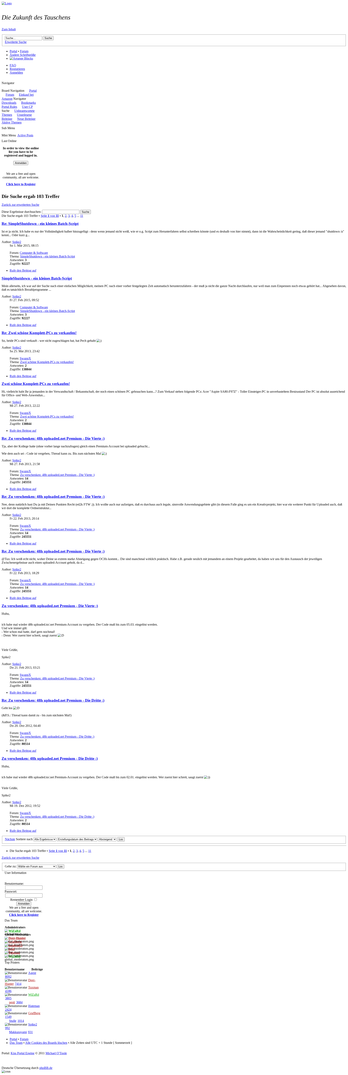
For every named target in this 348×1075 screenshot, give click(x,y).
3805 (8, 998)
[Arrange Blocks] (21, 58)
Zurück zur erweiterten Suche (20, 204)
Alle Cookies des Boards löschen (46, 1042)
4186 (8, 991)
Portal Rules (9, 106)
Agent (32, 973)
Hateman (34, 1006)
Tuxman (33, 987)
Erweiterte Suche (16, 42)
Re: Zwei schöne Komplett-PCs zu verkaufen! (39, 333)
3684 (19, 1002)
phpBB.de (45, 1068)
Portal (13, 51)
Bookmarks (28, 102)
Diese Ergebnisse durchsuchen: (22, 211)
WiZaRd (33, 994)
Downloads (9, 102)
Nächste (10, 839)
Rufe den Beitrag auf (23, 270)
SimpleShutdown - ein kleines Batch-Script (47, 256)
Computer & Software (34, 252)
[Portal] (7, 3)
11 (81, 215)
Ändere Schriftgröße (23, 55)
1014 (21, 1020)
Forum (24, 51)
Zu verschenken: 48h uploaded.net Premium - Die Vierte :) (57, 475)
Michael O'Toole (56, 1053)
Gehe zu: (10, 866)
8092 (8, 976)
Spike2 (16, 242)
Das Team (16, 1042)
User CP (27, 106)
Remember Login (21, 899)
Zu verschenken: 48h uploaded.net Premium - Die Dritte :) (57, 736)
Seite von (50, 215)
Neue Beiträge (26, 118)
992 (7, 1028)
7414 (18, 983)
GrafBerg (34, 1013)
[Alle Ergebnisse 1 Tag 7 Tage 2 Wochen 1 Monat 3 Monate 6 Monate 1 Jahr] (44, 839)
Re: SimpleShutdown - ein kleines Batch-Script (40, 223)
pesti (12, 1002)
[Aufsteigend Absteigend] (111, 839)
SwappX (25, 358)
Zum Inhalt (9, 29)
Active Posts (25, 135)
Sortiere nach (24, 839)
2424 (8, 1009)
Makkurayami (18, 1032)
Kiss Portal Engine (22, 1053)
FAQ (13, 65)
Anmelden (16, 72)
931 (30, 1032)
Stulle (12, 1020)
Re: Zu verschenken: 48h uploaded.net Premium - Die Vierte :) (53, 438)
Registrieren (17, 69)
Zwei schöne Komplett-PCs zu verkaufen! (47, 362)
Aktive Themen (12, 122)
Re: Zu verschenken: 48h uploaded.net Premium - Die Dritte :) (53, 700)
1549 (8, 1016)
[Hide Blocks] (3, 79)
